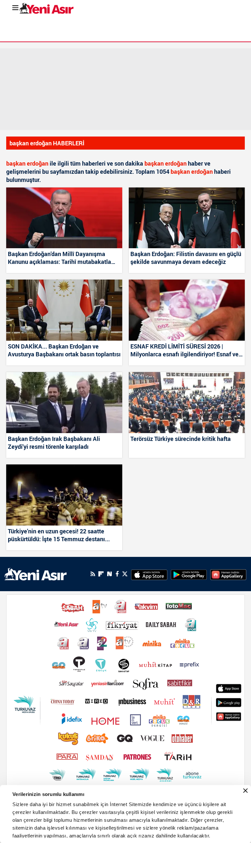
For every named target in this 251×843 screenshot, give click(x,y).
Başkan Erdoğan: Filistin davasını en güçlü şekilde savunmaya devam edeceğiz (185, 258)
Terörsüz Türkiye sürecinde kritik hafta (180, 439)
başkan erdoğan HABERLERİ (46, 143)
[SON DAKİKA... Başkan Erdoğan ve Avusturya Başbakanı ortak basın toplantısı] (64, 310)
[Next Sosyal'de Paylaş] (109, 574)
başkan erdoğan (27, 163)
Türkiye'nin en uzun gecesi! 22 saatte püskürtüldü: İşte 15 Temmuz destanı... (59, 535)
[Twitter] (125, 574)
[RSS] (93, 573)
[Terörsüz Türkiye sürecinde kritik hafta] (187, 402)
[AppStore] (149, 573)
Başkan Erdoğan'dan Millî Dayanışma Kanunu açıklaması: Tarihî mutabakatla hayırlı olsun (59, 258)
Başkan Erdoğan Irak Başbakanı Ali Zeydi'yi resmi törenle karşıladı (54, 442)
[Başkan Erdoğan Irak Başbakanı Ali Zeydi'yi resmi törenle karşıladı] (64, 402)
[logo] (36, 573)
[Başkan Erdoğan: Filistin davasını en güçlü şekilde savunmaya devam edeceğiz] (187, 218)
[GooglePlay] (189, 573)
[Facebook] (117, 573)
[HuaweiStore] (228, 573)
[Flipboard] (101, 574)
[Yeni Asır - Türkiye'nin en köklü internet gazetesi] (47, 8)
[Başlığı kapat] (245, 790)
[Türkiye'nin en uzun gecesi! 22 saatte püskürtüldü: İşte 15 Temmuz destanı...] (64, 495)
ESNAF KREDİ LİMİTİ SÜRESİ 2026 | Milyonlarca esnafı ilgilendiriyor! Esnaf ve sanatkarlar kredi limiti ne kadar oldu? (184, 350)
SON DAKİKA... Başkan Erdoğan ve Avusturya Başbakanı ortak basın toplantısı (64, 350)
